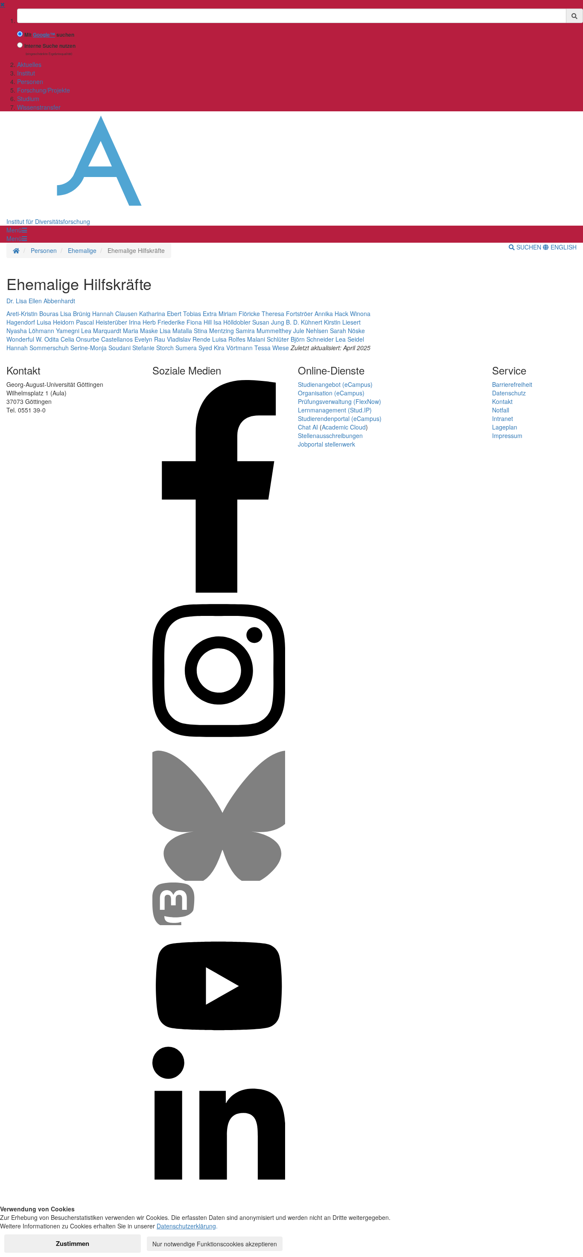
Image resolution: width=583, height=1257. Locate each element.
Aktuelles (29, 64)
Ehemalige (82, 250)
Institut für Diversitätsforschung (48, 221)
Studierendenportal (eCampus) (340, 418)
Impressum (507, 435)
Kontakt (502, 401)
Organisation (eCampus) (331, 393)
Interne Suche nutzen (50, 45)
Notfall (500, 410)
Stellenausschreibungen (330, 435)
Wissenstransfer (39, 107)
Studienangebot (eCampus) (335, 384)
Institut (26, 73)
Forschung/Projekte (43, 90)
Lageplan (504, 427)
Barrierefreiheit (512, 384)
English (563, 247)
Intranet (502, 418)
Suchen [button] (529, 247)
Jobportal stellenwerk (326, 444)
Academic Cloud (344, 427)
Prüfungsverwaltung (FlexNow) (339, 401)
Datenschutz (509, 393)
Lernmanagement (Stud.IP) (335, 410)
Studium (28, 98)
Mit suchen (49, 34)
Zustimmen (72, 1243)
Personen (30, 81)
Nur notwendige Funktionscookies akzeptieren (214, 1244)
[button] (16, 230)
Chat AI (308, 427)
